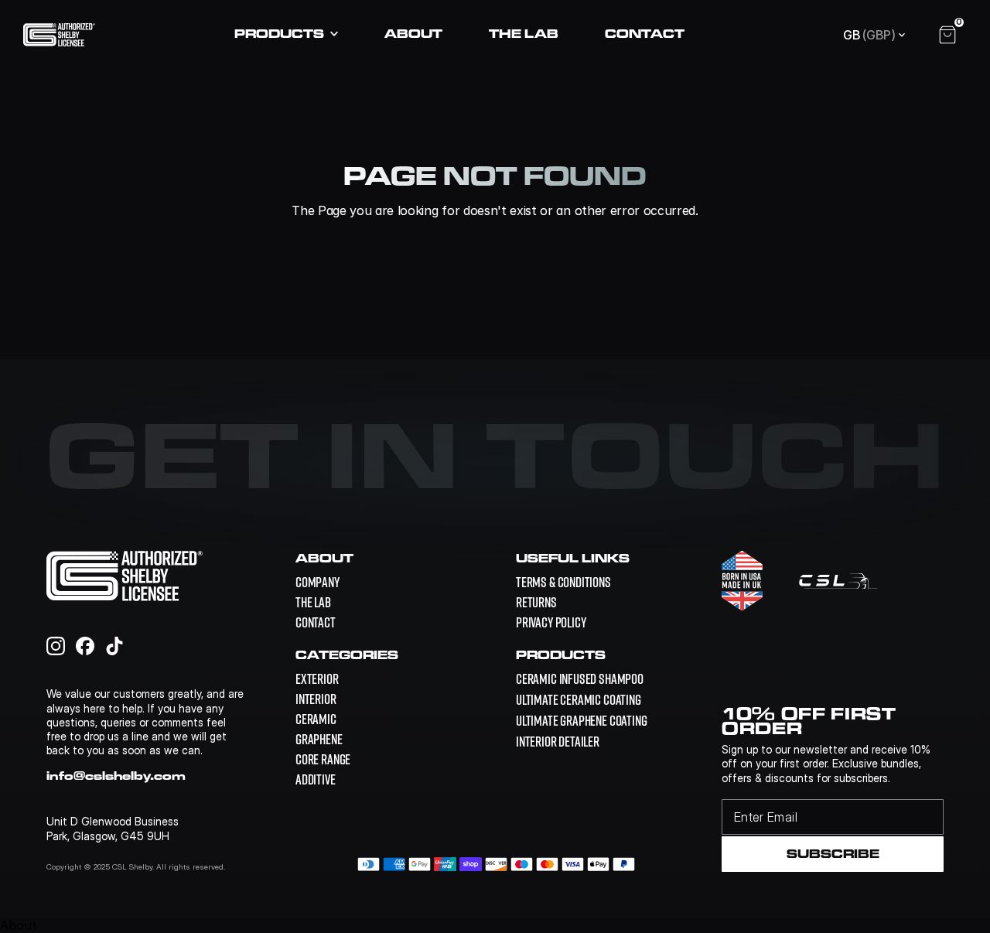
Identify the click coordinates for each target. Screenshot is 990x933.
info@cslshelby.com (116, 775)
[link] (580, 679)
